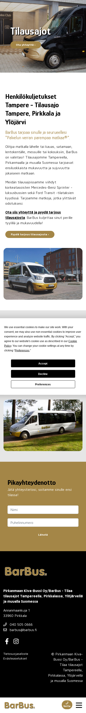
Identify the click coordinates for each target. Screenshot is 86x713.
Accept (42, 363)
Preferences (43, 384)
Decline (43, 373)
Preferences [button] (22, 350)
